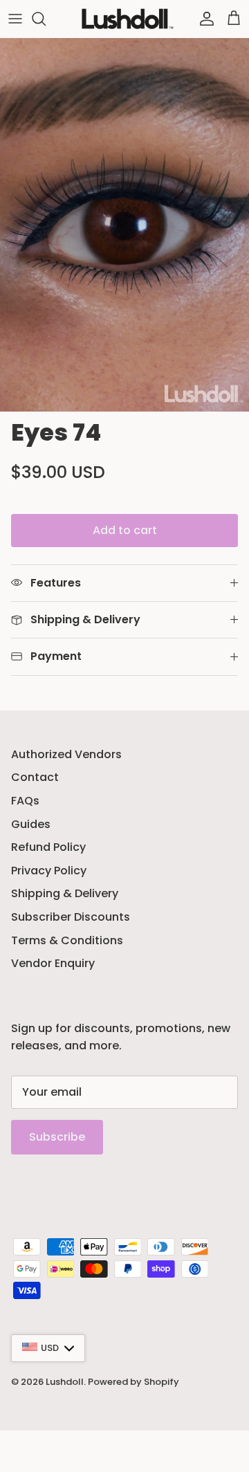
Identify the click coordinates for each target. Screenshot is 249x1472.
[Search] (45, 18)
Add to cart (125, 530)
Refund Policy (48, 847)
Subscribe (57, 1137)
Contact (35, 777)
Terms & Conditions (67, 940)
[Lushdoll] (125, 18)
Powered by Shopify (133, 1381)
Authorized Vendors (66, 754)
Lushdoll (65, 1381)
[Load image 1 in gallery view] (124, 225)
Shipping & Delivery (64, 893)
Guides (30, 824)
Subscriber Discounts (70, 917)
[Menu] (15, 18)
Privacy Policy (48, 870)
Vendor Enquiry (53, 963)
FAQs (25, 801)
